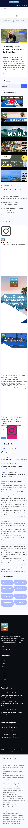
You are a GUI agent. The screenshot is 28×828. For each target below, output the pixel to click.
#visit (7, 212)
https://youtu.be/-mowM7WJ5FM (9, 204)
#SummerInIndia (12, 208)
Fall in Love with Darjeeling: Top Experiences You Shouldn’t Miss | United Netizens (13, 495)
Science (20, 588)
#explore (22, 210)
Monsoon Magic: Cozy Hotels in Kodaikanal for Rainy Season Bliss (14, 555)
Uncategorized (7, 603)
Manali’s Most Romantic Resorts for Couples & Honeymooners (12, 539)
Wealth (21, 602)
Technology (7, 596)
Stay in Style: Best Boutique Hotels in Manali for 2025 (14, 544)
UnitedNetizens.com (6, 187)
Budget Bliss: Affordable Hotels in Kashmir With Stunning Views (12, 507)
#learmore (3, 212)
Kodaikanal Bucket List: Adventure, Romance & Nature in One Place (12, 561)
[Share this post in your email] (2, 219)
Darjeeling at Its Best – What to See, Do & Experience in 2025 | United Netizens (14, 501)
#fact (12, 210)
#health (10, 212)
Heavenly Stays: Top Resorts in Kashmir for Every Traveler (13, 526)
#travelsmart (4, 210)
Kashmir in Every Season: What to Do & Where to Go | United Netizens (14, 513)
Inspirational (7, 589)
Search (24, 86)
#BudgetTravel (4, 208)
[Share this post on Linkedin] (1, 219)
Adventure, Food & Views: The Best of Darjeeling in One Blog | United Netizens (13, 488)
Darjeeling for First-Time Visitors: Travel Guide (14, 459)
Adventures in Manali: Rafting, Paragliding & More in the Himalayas (13, 532)
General (7, 582)
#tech (14, 212)
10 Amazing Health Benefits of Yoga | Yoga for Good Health (13, 49)
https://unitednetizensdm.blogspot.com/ (17, 198)
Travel (20, 596)
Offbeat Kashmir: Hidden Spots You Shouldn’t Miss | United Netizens (13, 520)
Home (3, 660)
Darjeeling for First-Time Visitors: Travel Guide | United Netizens (12, 482)
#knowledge (16, 210)
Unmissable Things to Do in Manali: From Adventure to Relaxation (13, 549)
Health (20, 582)
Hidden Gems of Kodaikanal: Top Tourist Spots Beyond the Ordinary (12, 568)
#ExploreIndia (20, 208)
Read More (6, 74)
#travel (9, 210)
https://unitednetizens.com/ (12, 196)
